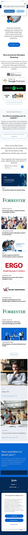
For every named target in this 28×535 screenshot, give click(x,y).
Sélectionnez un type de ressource (11, 166)
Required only (14, 520)
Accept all (14, 516)
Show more (14, 354)
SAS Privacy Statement (10, 529)
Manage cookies (14, 524)
